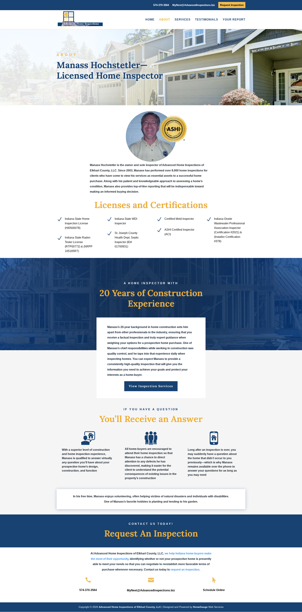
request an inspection (185, 569)
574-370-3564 (161, 5)
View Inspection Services (151, 386)
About (164, 19)
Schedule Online (214, 590)
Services (182, 19)
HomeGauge (200, 607)
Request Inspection (232, 5)
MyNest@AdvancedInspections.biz (193, 5)
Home (149, 19)
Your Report (234, 19)
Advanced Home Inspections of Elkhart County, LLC (130, 607)
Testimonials (206, 19)
